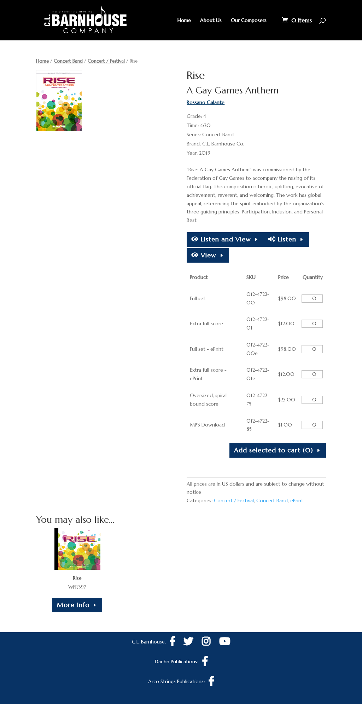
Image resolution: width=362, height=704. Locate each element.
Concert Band (68, 61)
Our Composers (249, 20)
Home (184, 20)
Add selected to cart (273, 450)
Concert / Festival (106, 61)
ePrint (296, 500)
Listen (286, 239)
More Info (73, 605)
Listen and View (225, 239)
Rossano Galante (205, 102)
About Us (211, 20)
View (207, 255)
